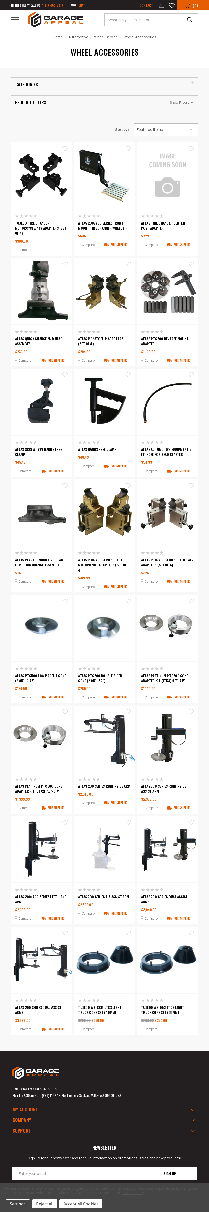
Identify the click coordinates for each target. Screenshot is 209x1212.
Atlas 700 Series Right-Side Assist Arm (163, 789)
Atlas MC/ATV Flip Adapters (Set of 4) (100, 341)
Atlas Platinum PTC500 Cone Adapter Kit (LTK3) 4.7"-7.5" (164, 678)
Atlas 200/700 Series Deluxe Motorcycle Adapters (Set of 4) (102, 565)
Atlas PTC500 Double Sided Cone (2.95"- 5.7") (100, 678)
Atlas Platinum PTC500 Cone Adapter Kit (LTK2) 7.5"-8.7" (38, 789)
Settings (18, 1204)
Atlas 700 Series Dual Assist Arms (164, 899)
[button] (104, 102)
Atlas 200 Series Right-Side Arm (104, 786)
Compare (25, 250)
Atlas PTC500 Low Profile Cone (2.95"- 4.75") (40, 678)
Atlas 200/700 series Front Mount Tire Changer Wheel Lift (103, 225)
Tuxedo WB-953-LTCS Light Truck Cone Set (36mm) (162, 1010)
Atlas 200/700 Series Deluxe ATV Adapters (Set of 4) (167, 562)
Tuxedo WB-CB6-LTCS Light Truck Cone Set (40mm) (100, 1010)
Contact (146, 5)
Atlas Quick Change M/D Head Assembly (38, 341)
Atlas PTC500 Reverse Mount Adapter (165, 341)
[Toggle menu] (18, 19)
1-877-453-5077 (46, 1088)
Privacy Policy (132, 1192)
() (195, 5)
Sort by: (122, 129)
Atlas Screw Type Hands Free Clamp (38, 452)
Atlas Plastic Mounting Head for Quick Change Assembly (39, 562)
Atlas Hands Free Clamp (97, 449)
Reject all (44, 1204)
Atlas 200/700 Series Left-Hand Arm (41, 899)
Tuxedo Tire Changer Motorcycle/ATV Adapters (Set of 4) (40, 228)
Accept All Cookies (80, 1204)
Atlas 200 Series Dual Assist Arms (38, 1010)
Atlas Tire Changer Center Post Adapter (163, 225)
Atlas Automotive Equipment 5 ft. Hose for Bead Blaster (166, 452)
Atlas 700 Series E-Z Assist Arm (103, 896)
